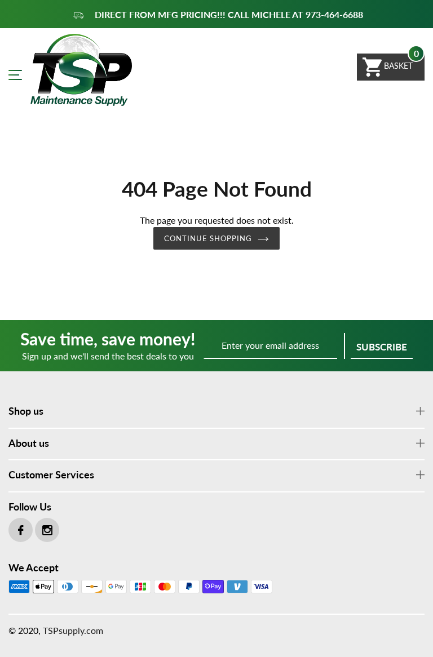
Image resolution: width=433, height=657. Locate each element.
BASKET (397, 65)
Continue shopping (208, 238)
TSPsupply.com (73, 630)
